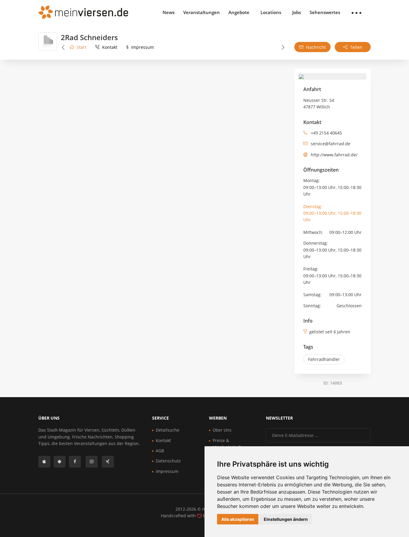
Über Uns (222, 430)
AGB (160, 450)
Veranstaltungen (201, 12)
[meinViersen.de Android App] (60, 462)
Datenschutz (168, 461)
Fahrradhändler (324, 359)
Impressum (140, 47)
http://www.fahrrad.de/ (334, 155)
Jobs (296, 12)
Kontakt (109, 47)
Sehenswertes (325, 12)
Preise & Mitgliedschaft (227, 444)
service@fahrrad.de (330, 143)
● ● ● (356, 12)
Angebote (238, 12)
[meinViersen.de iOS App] (44, 462)
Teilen (355, 47)
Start (80, 47)
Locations (270, 12)
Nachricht (315, 47)
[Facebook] (75, 462)
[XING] (108, 462)
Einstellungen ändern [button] (286, 519)
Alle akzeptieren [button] (237, 519)
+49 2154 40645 (326, 133)
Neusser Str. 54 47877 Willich (318, 103)
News (169, 12)
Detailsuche (167, 430)
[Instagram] (92, 462)
